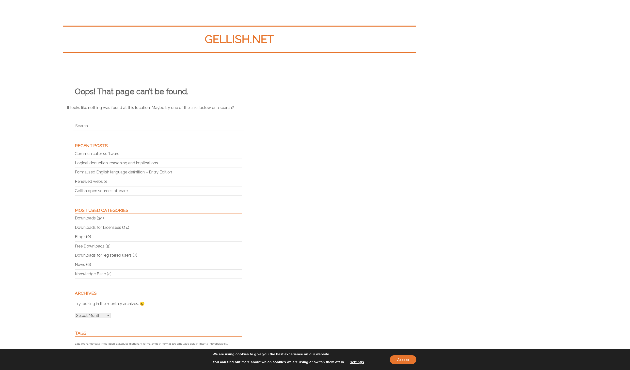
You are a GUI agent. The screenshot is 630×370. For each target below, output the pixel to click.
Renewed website (91, 181)
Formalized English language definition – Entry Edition (123, 172)
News (80, 264)
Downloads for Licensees (98, 227)
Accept (403, 360)
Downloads (85, 218)
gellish (194, 343)
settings (357, 362)
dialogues (122, 343)
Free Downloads (90, 246)
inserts (203, 343)
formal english (152, 343)
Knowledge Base (90, 274)
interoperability (218, 343)
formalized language (175, 343)
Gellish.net (239, 39)
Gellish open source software (101, 190)
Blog (79, 236)
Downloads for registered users (103, 255)
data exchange (84, 343)
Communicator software (97, 153)
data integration (104, 343)
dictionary (135, 343)
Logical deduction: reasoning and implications (116, 163)
